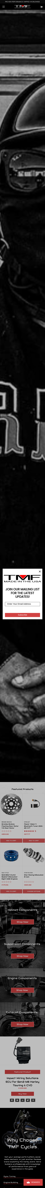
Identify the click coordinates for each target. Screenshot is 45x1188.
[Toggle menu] (5, 7)
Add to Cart (11, 840)
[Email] (17, 1100)
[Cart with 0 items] (38, 6)
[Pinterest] (33, 1100)
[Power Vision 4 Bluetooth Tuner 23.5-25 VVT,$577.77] (34, 804)
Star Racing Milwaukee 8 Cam (33, 876)
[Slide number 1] (22, 396)
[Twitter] (28, 1100)
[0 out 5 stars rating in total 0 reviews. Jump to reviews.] (7, 831)
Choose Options (33, 891)
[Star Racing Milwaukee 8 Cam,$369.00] (34, 855)
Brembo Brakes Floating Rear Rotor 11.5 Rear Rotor (10, 826)
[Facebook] (12, 1100)
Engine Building (11, 1182)
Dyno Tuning (10, 1176)
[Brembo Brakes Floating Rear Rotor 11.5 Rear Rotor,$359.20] (11, 804)
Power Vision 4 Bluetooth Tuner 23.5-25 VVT (33, 826)
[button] (22, 921)
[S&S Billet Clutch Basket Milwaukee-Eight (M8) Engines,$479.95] (11, 855)
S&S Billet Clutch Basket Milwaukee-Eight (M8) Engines (10, 877)
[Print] (23, 1100)
